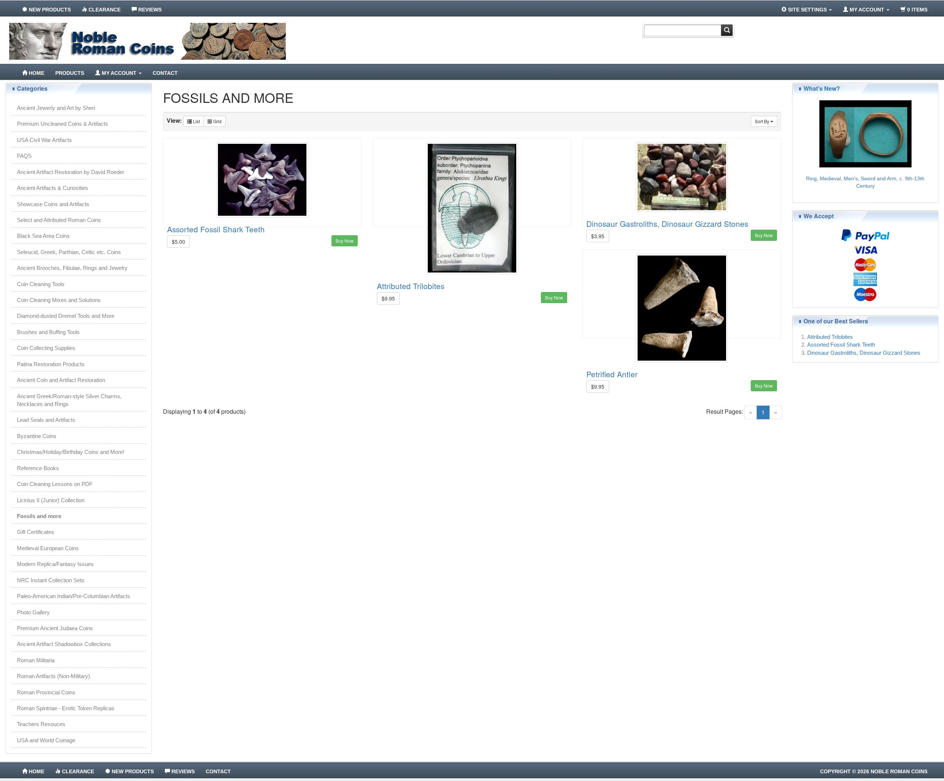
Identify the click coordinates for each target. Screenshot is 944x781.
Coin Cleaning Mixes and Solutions (59, 300)
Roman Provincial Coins (46, 692)
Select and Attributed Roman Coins (59, 220)
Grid (217, 121)
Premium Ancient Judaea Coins (55, 628)
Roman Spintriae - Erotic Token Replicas (65, 708)
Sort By (762, 121)
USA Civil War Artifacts (44, 140)
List (196, 121)
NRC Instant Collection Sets (50, 580)
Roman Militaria (36, 660)
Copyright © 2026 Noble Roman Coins (873, 771)
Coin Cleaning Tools (41, 284)
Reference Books (38, 468)
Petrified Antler (612, 373)
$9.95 (388, 298)
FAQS (24, 156)
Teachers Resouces (41, 724)
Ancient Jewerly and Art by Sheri (56, 108)
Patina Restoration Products (50, 364)
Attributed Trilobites (410, 285)
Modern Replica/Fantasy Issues (55, 564)
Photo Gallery (33, 612)
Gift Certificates (35, 532)
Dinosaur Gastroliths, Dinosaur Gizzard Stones (667, 223)
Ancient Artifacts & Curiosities (52, 188)
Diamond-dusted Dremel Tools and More (65, 316)
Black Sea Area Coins (43, 236)
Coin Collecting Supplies (46, 348)
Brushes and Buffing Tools (48, 332)
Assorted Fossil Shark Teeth (216, 229)
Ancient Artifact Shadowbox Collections (64, 644)
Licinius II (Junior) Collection (50, 500)
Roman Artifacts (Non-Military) (53, 676)
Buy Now (345, 240)
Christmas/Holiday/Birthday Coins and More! (70, 452)
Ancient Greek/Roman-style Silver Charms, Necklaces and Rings (69, 400)
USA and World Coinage (46, 740)
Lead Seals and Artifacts (46, 420)
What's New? (822, 88)
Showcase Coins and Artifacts (53, 204)
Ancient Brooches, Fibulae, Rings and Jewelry (72, 268)
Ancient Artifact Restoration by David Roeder (70, 172)
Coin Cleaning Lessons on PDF (55, 484)
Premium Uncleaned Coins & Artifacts (62, 124)
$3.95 (597, 236)
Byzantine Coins (36, 436)
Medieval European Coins (48, 548)
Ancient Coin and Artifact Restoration (61, 380)
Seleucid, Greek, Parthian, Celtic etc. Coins (69, 252)
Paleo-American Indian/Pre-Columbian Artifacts (73, 596)
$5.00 (178, 241)
